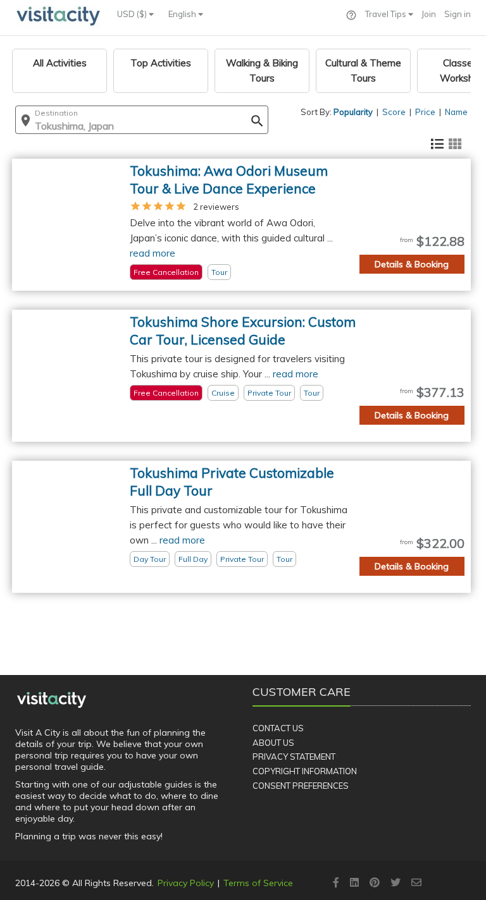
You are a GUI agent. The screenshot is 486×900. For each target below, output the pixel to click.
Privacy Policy (186, 883)
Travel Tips (386, 14)
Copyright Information (304, 771)
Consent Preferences (300, 786)
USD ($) (133, 14)
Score (394, 112)
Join (428, 14)
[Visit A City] (51, 700)
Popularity (353, 112)
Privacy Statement (293, 756)
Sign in (457, 14)
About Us (273, 743)
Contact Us (278, 728)
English (183, 14)
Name (456, 112)
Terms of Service (258, 883)
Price (425, 112)
